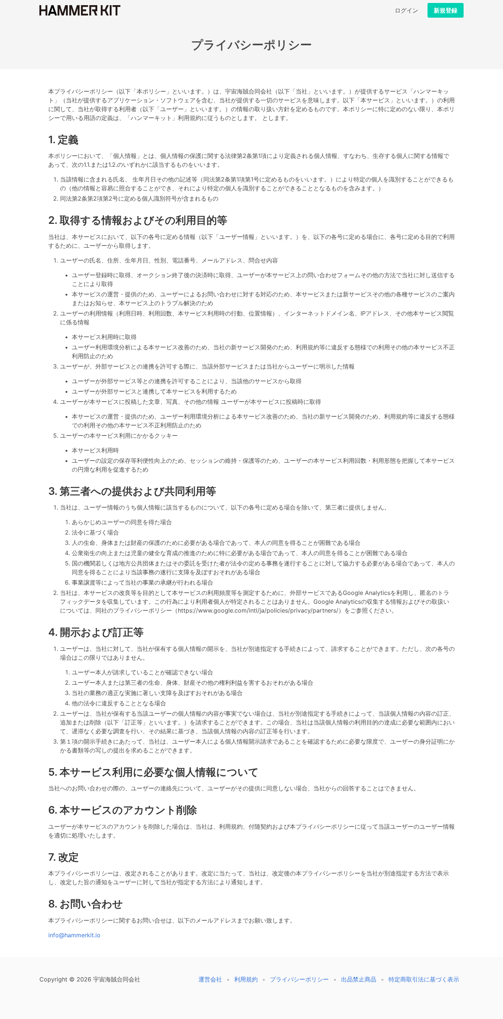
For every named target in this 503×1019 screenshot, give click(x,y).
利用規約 (246, 979)
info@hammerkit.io (74, 935)
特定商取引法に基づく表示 (423, 979)
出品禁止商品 (358, 979)
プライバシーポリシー (299, 979)
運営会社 (210, 979)
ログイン (406, 10)
